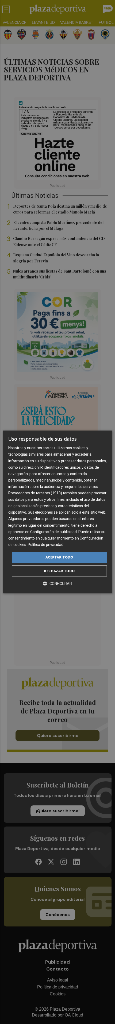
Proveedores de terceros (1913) (35, 493)
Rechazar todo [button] (59, 571)
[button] (57, 584)
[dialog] (57, 511)
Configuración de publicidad (53, 532)
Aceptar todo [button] (59, 557)
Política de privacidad (45, 544)
